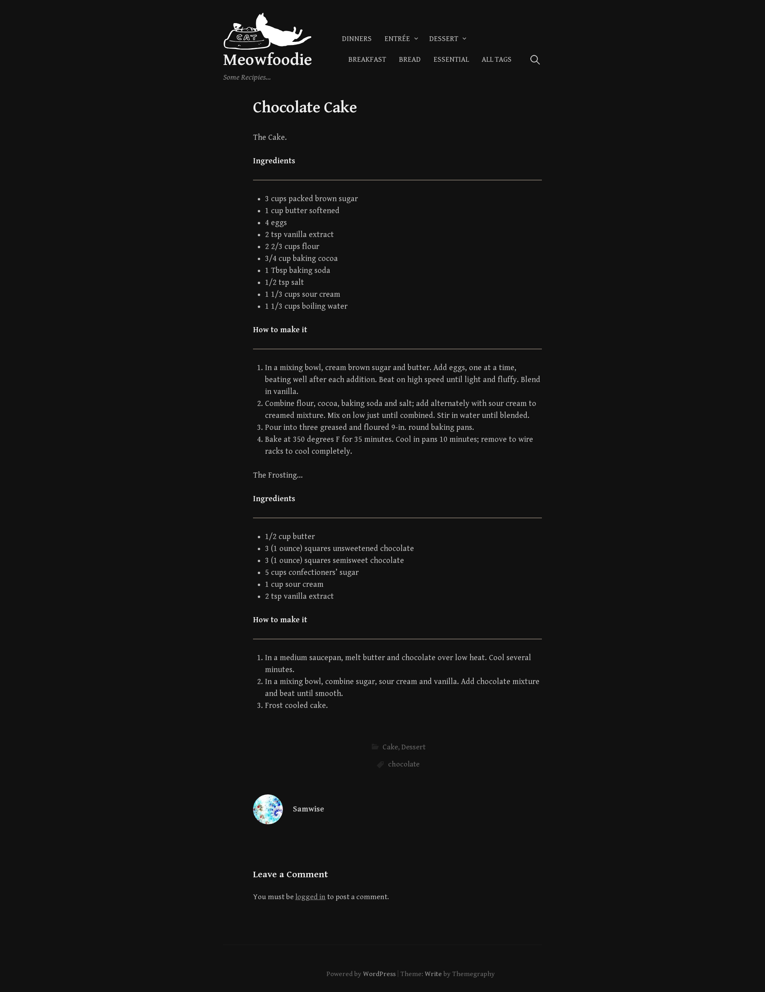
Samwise (308, 809)
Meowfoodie (267, 60)
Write (433, 974)
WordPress (379, 974)
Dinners (357, 39)
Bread (410, 59)
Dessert (443, 39)
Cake (390, 747)
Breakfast (367, 59)
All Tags (497, 59)
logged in (310, 897)
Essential (451, 59)
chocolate (404, 764)
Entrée (397, 39)
